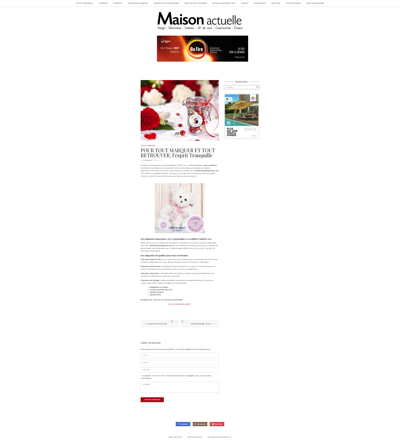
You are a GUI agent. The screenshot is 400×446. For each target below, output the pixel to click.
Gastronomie (260, 3)
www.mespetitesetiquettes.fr (179, 304)
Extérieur (117, 3)
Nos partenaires (293, 3)
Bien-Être (275, 3)
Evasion (244, 3)
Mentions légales (195, 437)
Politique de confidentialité (219, 437)
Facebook (184, 424)
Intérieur (103, 3)
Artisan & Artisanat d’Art (224, 3)
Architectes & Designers (196, 3)
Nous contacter (175, 437)
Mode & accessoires (315, 3)
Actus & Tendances (84, 3)
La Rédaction (147, 160)
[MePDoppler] (241, 116)
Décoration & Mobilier (138, 3)
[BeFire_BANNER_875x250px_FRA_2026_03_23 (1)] (202, 48)
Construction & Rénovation (166, 3)
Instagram (201, 424)
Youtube (218, 424)
